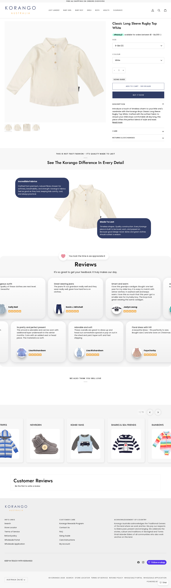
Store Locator (11, 527)
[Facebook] (138, 562)
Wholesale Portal (12, 540)
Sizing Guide (119, 80)
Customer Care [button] (67, 519)
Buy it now (138, 95)
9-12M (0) (119, 45)
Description (118, 104)
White (117, 60)
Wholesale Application (15, 544)
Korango (55, 578)
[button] (67, 10)
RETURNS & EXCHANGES (123, 138)
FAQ (61, 531)
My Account (64, 544)
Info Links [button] (10, 519)
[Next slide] (158, 412)
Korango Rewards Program (71, 523)
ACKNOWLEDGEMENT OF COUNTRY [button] (130, 519)
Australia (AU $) (15, 579)
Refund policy (11, 536)
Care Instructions (67, 540)
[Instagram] (143, 562)
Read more (117, 122)
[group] (45, 440)
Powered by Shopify (156, 581)
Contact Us (64, 527)
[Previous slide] (150, 412)
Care (114, 131)
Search (8, 523)
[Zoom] (55, 72)
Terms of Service (12, 531)
